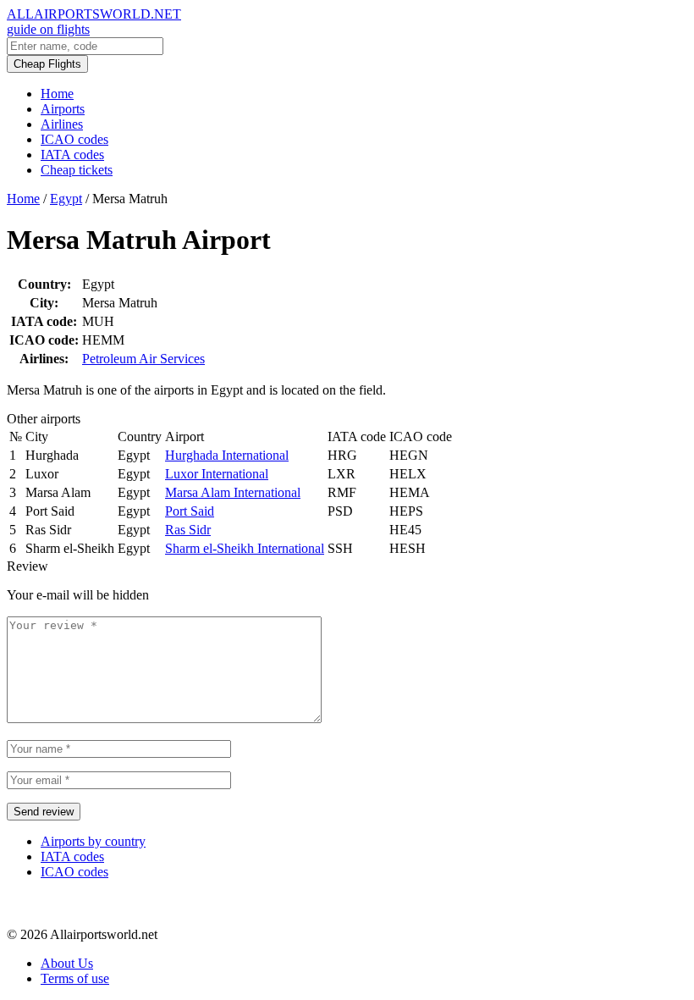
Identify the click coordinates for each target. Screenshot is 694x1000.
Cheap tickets (77, 170)
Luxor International (216, 474)
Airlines (62, 124)
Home (57, 93)
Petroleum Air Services (143, 358)
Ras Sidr (188, 529)
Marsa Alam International (232, 492)
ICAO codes (74, 139)
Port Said (189, 511)
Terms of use (75, 978)
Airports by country (93, 841)
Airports (63, 109)
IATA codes (72, 154)
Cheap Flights (47, 64)
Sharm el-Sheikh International (244, 548)
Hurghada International (227, 455)
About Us (67, 963)
